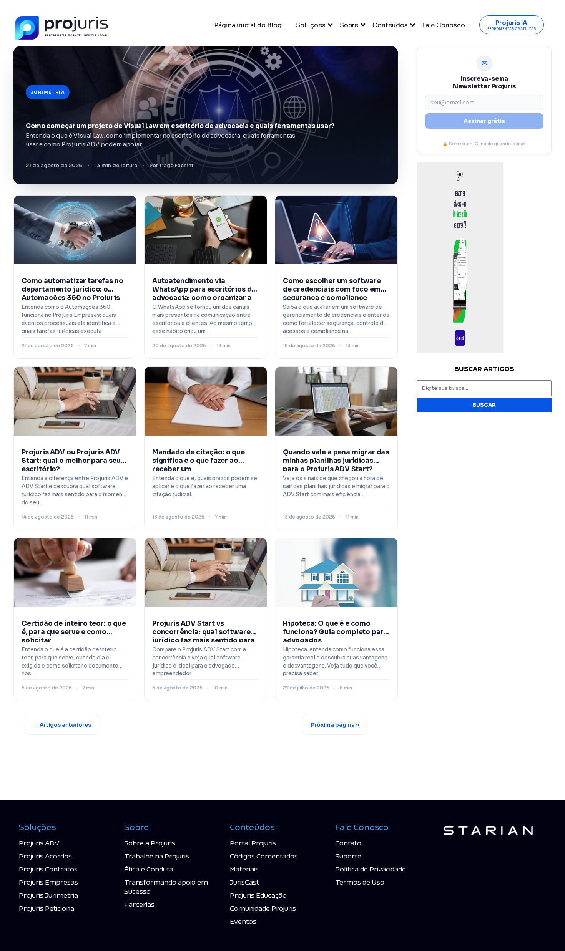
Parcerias (139, 904)
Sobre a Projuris (149, 843)
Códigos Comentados (264, 856)
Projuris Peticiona (46, 908)
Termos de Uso (359, 882)
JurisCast (244, 882)
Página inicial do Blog (248, 25)
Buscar (484, 405)
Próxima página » (335, 724)
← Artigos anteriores (62, 724)
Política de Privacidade (370, 869)
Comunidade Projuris (263, 908)
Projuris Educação (258, 895)
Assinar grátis (484, 121)
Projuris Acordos (45, 856)
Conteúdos (390, 25)
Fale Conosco (443, 25)
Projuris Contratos (48, 869)
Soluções (311, 25)
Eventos (243, 921)
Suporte (348, 856)
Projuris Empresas (48, 882)
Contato (348, 843)
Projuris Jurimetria (48, 895)
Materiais (244, 869)
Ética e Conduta (148, 869)
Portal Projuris (253, 843)
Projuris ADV (39, 843)
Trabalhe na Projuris (156, 856)
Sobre (349, 25)
